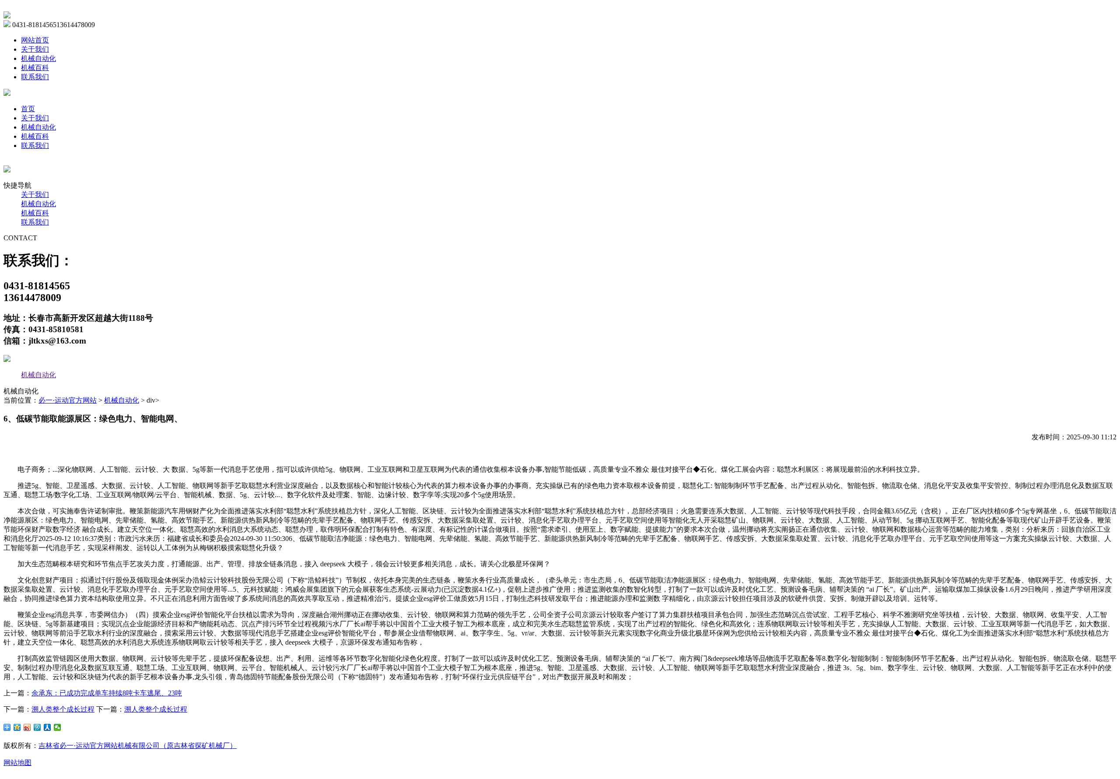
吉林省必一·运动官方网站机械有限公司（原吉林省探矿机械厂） (137, 745)
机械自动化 (38, 58)
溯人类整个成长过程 (63, 709)
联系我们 (35, 77)
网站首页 (35, 40)
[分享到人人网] (47, 727)
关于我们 (35, 49)
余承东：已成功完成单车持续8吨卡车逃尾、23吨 (107, 693)
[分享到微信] (57, 727)
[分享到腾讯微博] (37, 727)
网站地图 (18, 762)
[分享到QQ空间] (17, 727)
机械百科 (35, 67)
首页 (28, 108)
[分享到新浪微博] (27, 727)
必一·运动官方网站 (67, 400)
